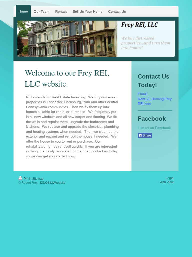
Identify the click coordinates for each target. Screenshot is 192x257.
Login (170, 178)
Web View (167, 182)
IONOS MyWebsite (52, 182)
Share (146, 135)
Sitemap (38, 178)
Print (27, 178)
